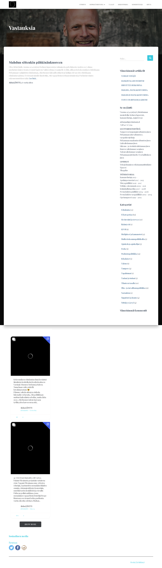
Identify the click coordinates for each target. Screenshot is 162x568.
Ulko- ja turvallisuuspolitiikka (133, 288)
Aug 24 (32, 509)
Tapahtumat (126, 273)
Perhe (123, 249)
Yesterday (33, 410)
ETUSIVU (82, 4)
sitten (27, 82)
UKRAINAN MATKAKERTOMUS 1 (134, 95)
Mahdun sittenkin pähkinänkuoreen (35, 62)
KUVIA (149, 4)
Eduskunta (125, 210)
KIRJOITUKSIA (123, 4)
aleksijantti (24, 410)
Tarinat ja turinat (128, 278)
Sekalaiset (125, 259)
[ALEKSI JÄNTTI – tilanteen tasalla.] (12, 4)
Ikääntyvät (125, 224)
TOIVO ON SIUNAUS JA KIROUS (134, 100)
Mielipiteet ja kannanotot (131, 234)
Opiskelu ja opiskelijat (130, 244)
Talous (124, 263)
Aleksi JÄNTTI (26, 408)
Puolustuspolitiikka (129, 254)
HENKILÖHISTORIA (96, 4)
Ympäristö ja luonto (129, 298)
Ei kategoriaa (126, 215)
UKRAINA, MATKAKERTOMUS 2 (134, 90)
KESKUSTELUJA (137, 4)
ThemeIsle (149, 562)
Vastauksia (125, 293)
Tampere (125, 268)
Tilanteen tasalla (128, 283)
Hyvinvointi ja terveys (130, 219)
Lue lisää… (33, 78)
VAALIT (111, 4)
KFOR (123, 229)
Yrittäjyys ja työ (127, 303)
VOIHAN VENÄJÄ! (128, 76)
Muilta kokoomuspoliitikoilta (133, 239)
